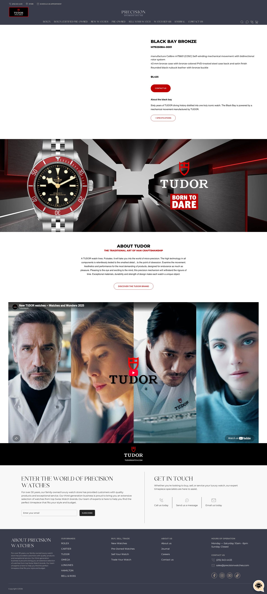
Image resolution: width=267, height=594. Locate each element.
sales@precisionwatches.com (232, 565)
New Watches (99, 21)
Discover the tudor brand (133, 286)
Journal (180, 21)
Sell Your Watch (140, 21)
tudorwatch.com (133, 460)
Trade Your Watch (121, 559)
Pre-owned (118, 21)
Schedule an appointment (50, 4)
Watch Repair (162, 21)
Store (31, 4)
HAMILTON (67, 570)
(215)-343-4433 (17, 4)
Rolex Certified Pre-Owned (71, 21)
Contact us (167, 559)
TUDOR (65, 554)
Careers (165, 554)
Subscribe (87, 513)
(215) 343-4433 (224, 560)
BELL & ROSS (68, 576)
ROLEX (65, 543)
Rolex (47, 21)
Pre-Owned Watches (123, 548)
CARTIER (66, 548)
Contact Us (195, 21)
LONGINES (67, 565)
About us (166, 543)
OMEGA (65, 559)
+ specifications (163, 118)
